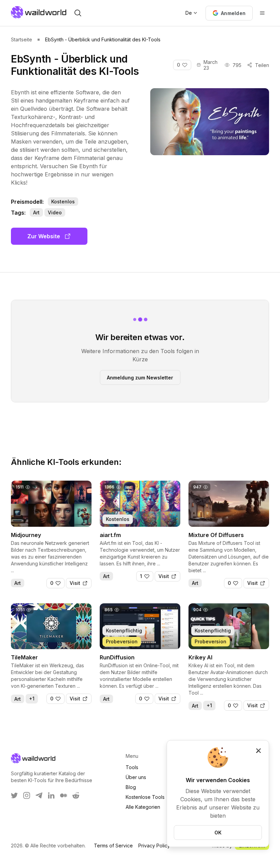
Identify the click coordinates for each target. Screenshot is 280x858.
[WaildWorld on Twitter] (14, 795)
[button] (229, 13)
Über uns (136, 777)
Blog (131, 787)
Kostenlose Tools (145, 797)
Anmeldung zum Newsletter (140, 377)
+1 (31, 698)
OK (218, 832)
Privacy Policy (154, 845)
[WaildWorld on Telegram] (39, 795)
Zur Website (43, 236)
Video (55, 212)
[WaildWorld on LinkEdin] (51, 795)
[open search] (77, 13)
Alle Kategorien (143, 807)
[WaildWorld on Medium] (63, 795)
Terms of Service (113, 845)
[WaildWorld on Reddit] (75, 795)
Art (36, 212)
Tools (132, 767)
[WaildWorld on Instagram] (26, 795)
